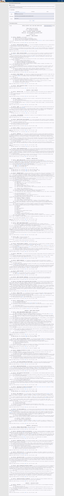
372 (49, 313)
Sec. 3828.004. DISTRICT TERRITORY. (17, 74)
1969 (26, 170)
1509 (18, 273)
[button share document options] (11, 25)
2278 (26, 169)
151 (23, 432)
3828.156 (29, 387)
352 (36, 394)
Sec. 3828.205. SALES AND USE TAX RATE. (18, 457)
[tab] (17, 11)
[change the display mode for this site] (62, 1)
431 (17, 264)
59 (17, 45)
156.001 (48, 393)
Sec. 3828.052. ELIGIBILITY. (16, 98)
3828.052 (23, 107)
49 (30, 162)
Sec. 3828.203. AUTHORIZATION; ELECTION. (18, 440)
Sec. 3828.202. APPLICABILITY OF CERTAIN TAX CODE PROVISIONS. (21, 431)
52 (31, 56)
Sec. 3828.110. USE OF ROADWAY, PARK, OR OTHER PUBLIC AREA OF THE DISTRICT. (24, 281)
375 (17, 165)
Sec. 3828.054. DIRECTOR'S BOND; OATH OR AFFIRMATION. (20, 119)
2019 (25, 42)
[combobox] (34, 16)
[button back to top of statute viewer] (54, 25)
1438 (26, 391)
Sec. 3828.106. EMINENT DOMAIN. (16, 253)
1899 (26, 146)
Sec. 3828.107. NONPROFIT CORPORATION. (17, 260)
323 (22, 435)
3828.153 (25, 387)
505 (17, 166)
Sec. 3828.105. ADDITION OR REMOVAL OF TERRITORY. (19, 243)
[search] (32, 10)
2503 (27, 117)
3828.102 (40, 40)
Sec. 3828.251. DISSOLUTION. (16, 484)
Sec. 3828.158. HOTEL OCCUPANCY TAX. (17, 393)
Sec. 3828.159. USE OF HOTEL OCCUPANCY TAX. (18, 409)
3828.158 (10, 412)
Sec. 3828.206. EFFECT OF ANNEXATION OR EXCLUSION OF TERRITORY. (22, 465)
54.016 (31, 244)
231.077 (22, 296)
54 (23, 161)
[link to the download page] (60, 1)
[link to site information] (61, 1)
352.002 (46, 397)
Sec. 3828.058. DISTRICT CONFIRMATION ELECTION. (19, 148)
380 (17, 272)
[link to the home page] (58, 1)
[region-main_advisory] (32, 5)
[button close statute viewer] (9, 25)
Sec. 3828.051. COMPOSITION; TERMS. (17, 91)
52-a (34, 56)
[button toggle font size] (53, 25)
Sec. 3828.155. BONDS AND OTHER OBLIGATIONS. (18, 366)
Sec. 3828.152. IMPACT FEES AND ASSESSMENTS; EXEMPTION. (20, 338)
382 (52, 313)
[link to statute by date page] (59, 1)
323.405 (22, 453)
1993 (27, 308)
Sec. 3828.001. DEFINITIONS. (16, 37)
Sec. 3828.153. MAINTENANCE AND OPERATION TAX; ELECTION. (20, 350)
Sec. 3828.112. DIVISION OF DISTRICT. (17, 300)
